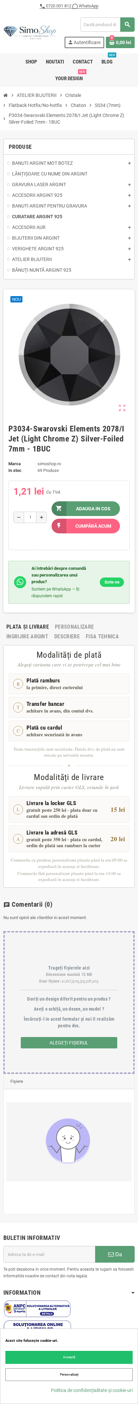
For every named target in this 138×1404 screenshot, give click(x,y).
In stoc (14, 470)
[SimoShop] (29, 32)
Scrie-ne (112, 582)
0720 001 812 (58, 5)
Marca (14, 463)
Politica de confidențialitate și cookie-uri (92, 1390)
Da (118, 1254)
